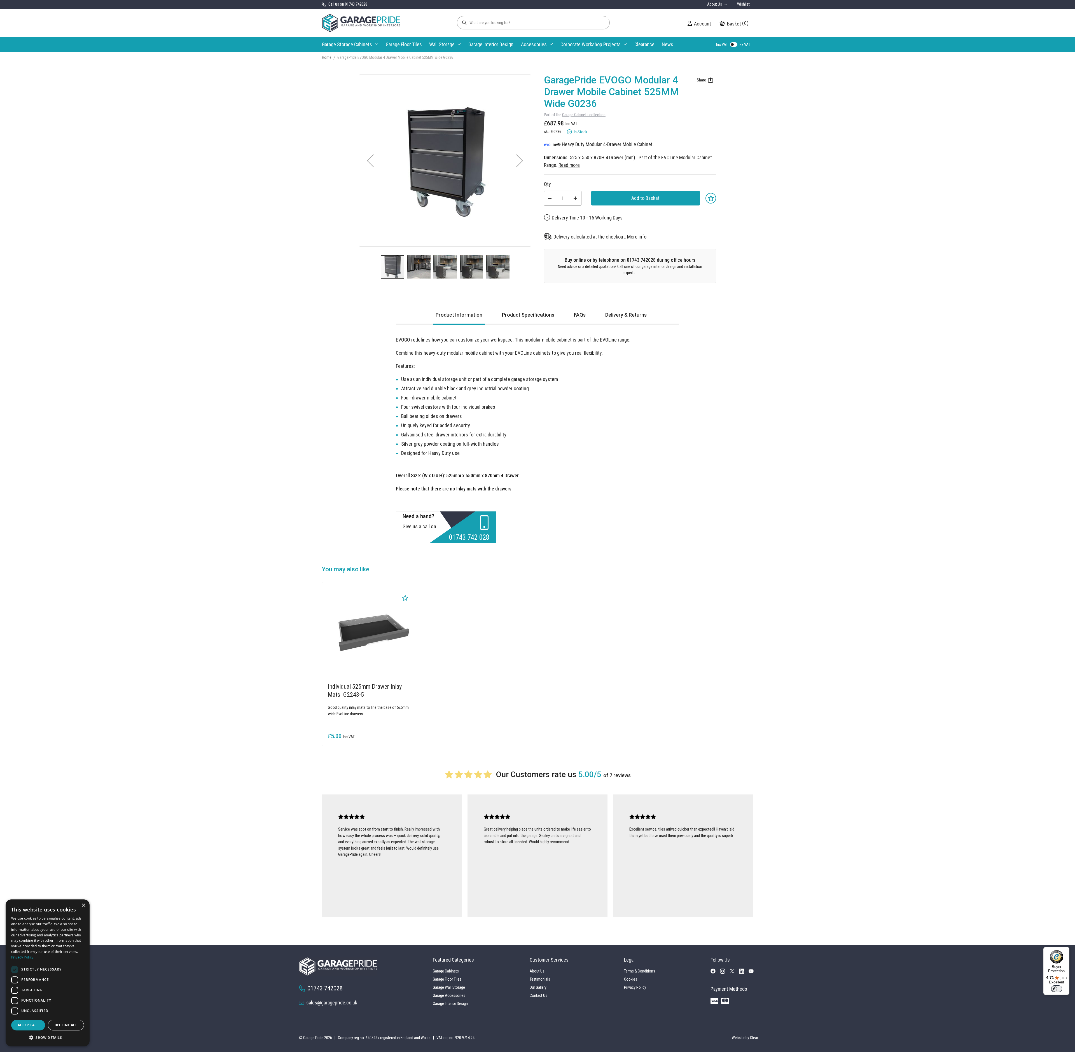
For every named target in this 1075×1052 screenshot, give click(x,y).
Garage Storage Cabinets (347, 44)
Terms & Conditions (639, 971)
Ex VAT (745, 44)
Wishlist (743, 4)
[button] (370, 160)
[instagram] (725, 972)
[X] (734, 972)
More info (636, 237)
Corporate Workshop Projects (590, 44)
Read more (569, 165)
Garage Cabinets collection (584, 115)
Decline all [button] (66, 1025)
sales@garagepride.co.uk (331, 1003)
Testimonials (540, 979)
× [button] (83, 905)
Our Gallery (538, 987)
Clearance (644, 44)
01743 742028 (325, 988)
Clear (754, 1037)
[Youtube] (753, 972)
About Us (715, 4)
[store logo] (361, 23)
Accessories (534, 44)
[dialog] (48, 972)
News (667, 44)
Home (326, 57)
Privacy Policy (635, 987)
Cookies (630, 979)
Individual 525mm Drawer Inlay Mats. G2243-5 (365, 690)
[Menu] (1066, 950)
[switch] (1056, 988)
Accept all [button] (28, 1025)
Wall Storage (442, 44)
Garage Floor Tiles (404, 44)
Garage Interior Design (490, 44)
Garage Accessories (449, 995)
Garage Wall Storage (449, 987)
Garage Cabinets (446, 971)
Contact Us (538, 995)
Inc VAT (722, 44)
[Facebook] (715, 972)
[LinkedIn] (744, 972)
